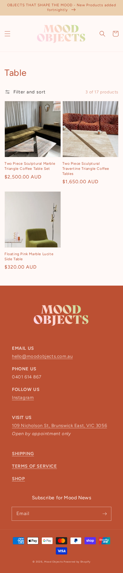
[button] (7, 33)
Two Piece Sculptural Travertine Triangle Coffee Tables (86, 168)
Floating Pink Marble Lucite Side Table (28, 256)
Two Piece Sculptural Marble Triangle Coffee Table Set (29, 166)
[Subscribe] (104, 513)
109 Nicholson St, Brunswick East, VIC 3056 (59, 425)
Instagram (23, 397)
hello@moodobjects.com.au (42, 356)
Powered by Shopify (77, 561)
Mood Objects (54, 561)
